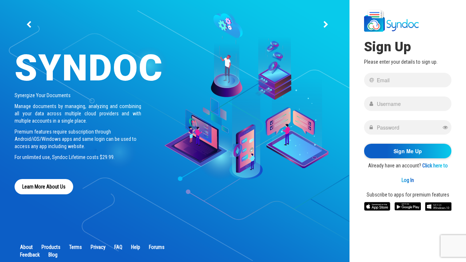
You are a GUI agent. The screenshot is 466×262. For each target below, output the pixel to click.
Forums (157, 247)
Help (135, 247)
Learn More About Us (44, 187)
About (26, 247)
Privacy (98, 247)
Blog (53, 255)
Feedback (30, 255)
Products (51, 247)
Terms (75, 247)
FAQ (118, 247)
